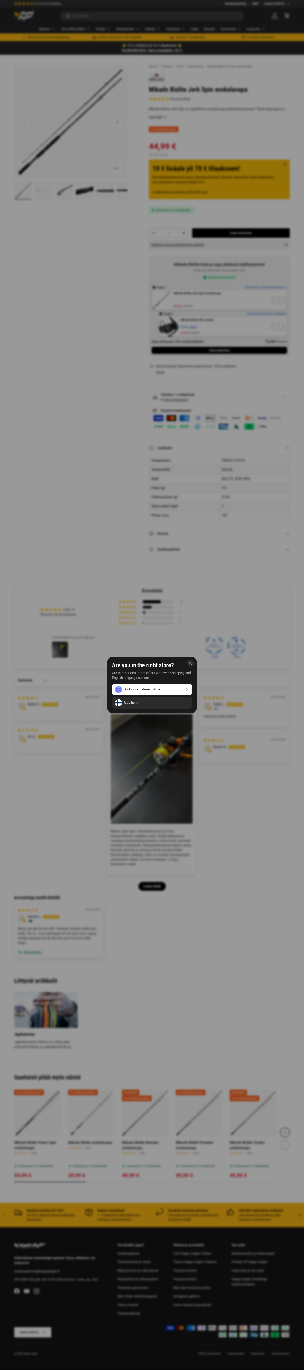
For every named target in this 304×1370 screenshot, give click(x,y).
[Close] (190, 663)
